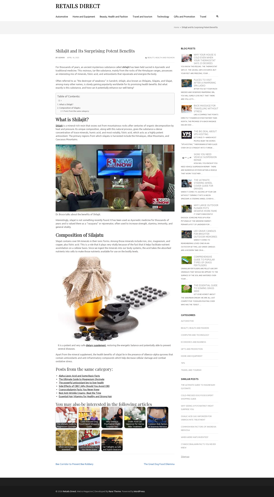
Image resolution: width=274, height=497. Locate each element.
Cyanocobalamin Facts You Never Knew (79, 389)
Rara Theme (115, 491)
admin (61, 58)
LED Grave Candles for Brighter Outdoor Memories (205, 234)
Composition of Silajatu (69, 108)
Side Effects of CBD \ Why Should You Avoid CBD (84, 386)
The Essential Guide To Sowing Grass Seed (205, 288)
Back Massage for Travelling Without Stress (206, 108)
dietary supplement (96, 345)
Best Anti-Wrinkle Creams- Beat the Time (80, 393)
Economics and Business (193, 342)
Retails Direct (78, 5)
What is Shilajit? (66, 104)
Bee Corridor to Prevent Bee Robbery (74, 464)
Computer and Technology (195, 335)
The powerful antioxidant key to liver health (81, 382)
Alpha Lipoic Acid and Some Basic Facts (79, 376)
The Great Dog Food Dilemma (159, 464)
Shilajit (59, 125)
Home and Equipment (84, 16)
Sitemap (185, 456)
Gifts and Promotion (184, 16)
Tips (183, 363)
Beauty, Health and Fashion (114, 16)
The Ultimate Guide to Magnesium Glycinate (81, 379)
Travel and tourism (142, 16)
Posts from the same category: (76, 111)
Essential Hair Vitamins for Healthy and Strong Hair (85, 396)
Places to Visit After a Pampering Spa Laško (205, 83)
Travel (203, 16)
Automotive (62, 16)
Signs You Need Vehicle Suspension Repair (205, 157)
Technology (163, 16)
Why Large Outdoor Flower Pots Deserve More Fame (206, 208)
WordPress (139, 491)
